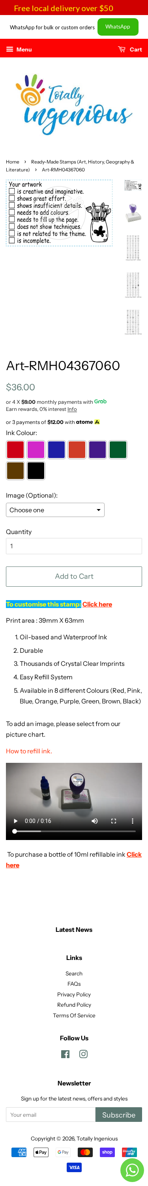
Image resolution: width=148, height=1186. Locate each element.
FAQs (74, 984)
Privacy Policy (74, 994)
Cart (135, 49)
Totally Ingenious (97, 1138)
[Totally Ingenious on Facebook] (65, 1056)
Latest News (74, 929)
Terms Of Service (74, 1015)
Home (12, 162)
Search (74, 973)
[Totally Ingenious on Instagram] (83, 1056)
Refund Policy (74, 1005)
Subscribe (118, 1115)
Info (72, 409)
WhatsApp (117, 26)
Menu (23, 49)
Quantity (19, 532)
